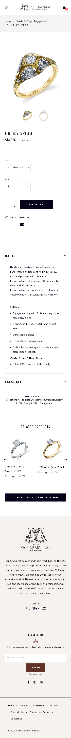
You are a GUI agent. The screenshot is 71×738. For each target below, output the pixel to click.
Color (8, 160)
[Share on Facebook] (7, 225)
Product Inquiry (13, 381)
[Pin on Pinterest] (15, 225)
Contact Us (16, 719)
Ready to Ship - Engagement (38, 403)
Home (11, 706)
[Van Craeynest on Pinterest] (41, 683)
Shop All (24, 706)
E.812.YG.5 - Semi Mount (51, 467)
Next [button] (61, 114)
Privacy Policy (17, 712)
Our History (38, 706)
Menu (7, 8)
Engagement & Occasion (43, 400)
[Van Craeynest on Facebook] (28, 683)
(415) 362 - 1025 (36, 608)
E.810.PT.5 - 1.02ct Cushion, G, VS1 (14, 469)
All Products (24, 400)
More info (10, 256)
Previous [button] (10, 114)
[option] (35, 75)
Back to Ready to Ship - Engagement (38, 497)
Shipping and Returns (40, 712)
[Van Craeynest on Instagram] (34, 683)
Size (7, 179)
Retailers (54, 706)
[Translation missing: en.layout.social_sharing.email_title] (22, 226)
